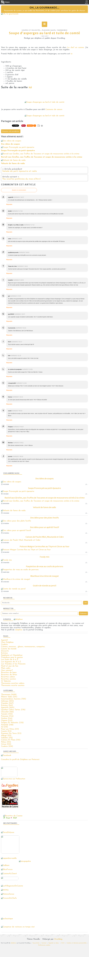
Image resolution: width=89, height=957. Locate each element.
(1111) (9, 697)
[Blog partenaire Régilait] (10, 853)
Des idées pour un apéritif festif (44, 527)
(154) (7, 716)
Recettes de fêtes (9, 675)
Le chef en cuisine (75, 48)
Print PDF (11, 818)
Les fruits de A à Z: (9, 660)
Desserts (5, 651)
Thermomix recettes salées (12, 683)
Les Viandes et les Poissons (13, 664)
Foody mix (44, 557)
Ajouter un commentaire (19, 190)
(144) (6, 718)
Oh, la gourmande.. (44, 7)
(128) (7, 725)
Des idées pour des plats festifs (44, 517)
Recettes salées (8, 677)
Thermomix (62, 30)
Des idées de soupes (44, 478)
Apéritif (4, 640)
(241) (7, 705)
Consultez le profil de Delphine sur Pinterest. (20, 760)
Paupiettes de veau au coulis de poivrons (44, 566)
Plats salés (5, 668)
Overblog (58, 939)
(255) (7, 701)
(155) (7, 714)
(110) (10, 740)
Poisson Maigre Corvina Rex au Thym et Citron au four (44, 546)
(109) (7, 746)
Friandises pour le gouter (12, 657)
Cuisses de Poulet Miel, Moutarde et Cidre (45, 537)
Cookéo (4, 645)
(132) (12, 723)
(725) (13, 699)
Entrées (4, 653)
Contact (44, 943)
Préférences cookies (44, 945)
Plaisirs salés (49, 30)
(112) (6, 736)
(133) (6, 721)
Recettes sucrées (8, 679)
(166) (7, 712)
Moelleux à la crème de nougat (44, 576)
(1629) (8, 695)
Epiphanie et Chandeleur (11, 655)
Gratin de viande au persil (44, 585)
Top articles (36, 943)
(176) (13, 710)
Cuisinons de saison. (54, 110)
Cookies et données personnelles (77, 943)
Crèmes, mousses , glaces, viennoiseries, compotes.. (23, 647)
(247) (7, 703)
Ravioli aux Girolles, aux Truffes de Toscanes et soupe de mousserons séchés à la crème (45, 498)
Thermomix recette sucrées (12, 685)
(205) (7, 708)
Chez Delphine (7, 642)
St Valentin (6, 681)
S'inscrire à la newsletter (10, 131)
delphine (18, 630)
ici (71, 54)
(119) (4, 727)
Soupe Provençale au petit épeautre (44, 488)
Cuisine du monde (8, 649)
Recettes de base (9, 673)
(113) (6, 731)
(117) (10, 729)
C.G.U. (63, 943)
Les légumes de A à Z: (11, 662)
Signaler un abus (54, 943)
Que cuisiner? (7, 670)
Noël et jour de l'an (9, 666)
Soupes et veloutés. (31, 30)
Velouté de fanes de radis (44, 507)
